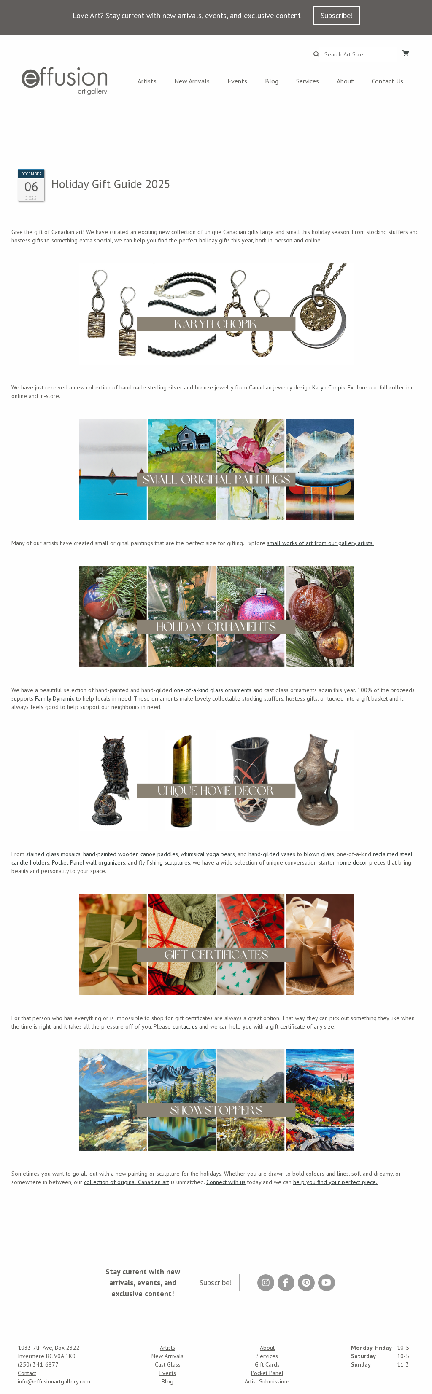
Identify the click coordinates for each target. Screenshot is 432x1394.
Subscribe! (337, 15)
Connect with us (226, 1182)
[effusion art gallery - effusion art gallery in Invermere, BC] (64, 81)
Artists (147, 81)
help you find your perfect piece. (335, 1182)
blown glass (319, 854)
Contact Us (387, 81)
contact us (185, 1026)
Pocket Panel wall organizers (88, 862)
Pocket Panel (267, 1373)
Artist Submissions (267, 1381)
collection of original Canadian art (126, 1182)
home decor (352, 862)
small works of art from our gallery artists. (320, 543)
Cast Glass (168, 1364)
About (345, 81)
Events (237, 81)
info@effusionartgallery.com (54, 1381)
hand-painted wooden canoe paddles (130, 854)
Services (307, 81)
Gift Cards (267, 1364)
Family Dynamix (54, 698)
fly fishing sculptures (164, 862)
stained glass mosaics (53, 854)
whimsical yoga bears (208, 854)
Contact (27, 1373)
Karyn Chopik (328, 387)
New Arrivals (192, 81)
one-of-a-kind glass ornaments (212, 690)
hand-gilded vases (271, 854)
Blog (271, 81)
